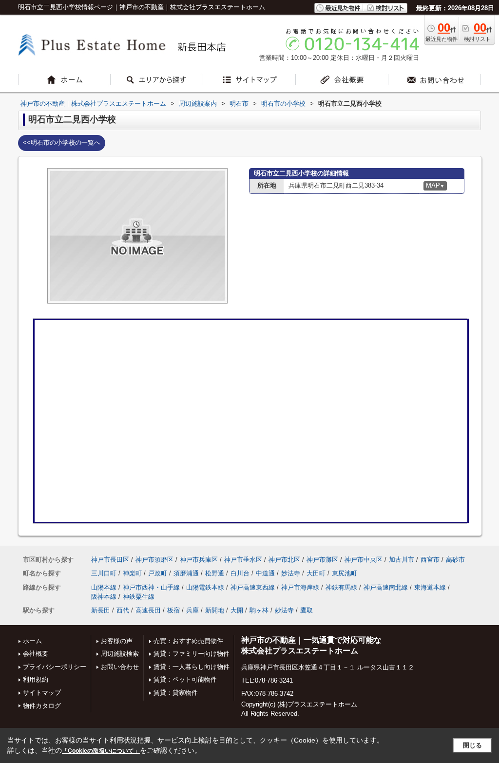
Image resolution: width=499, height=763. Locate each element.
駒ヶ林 (259, 610)
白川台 (240, 573)
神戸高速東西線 (252, 587)
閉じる (472, 745)
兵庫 (192, 610)
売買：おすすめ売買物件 (188, 641)
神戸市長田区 (110, 559)
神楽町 (132, 573)
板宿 (173, 610)
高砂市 (455, 559)
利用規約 (35, 679)
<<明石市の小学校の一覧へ (61, 142)
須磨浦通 (186, 573)
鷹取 (306, 610)
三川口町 (103, 573)
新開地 (214, 610)
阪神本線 (103, 596)
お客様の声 (117, 641)
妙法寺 (290, 573)
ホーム (32, 641)
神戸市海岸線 (300, 587)
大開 (236, 610)
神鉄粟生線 (138, 596)
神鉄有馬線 (341, 587)
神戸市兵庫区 (199, 559)
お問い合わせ (120, 666)
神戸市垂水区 (243, 559)
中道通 (265, 573)
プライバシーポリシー (54, 666)
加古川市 (401, 559)
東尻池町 (344, 573)
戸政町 (157, 573)
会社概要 (35, 653)
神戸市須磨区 (154, 559)
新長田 (100, 610)
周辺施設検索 (120, 653)
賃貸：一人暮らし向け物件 (192, 666)
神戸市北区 (284, 559)
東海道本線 (430, 587)
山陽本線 (103, 587)
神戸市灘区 (322, 559)
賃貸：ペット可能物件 (185, 679)
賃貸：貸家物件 (176, 692)
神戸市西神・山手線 (151, 587)
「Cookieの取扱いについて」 (101, 750)
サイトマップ (42, 692)
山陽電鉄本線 (205, 587)
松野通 (214, 573)
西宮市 (430, 559)
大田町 (316, 573)
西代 (122, 610)
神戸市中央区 (364, 559)
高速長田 (148, 610)
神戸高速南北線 (386, 587)
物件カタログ (42, 705)
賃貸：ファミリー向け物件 (192, 653)
